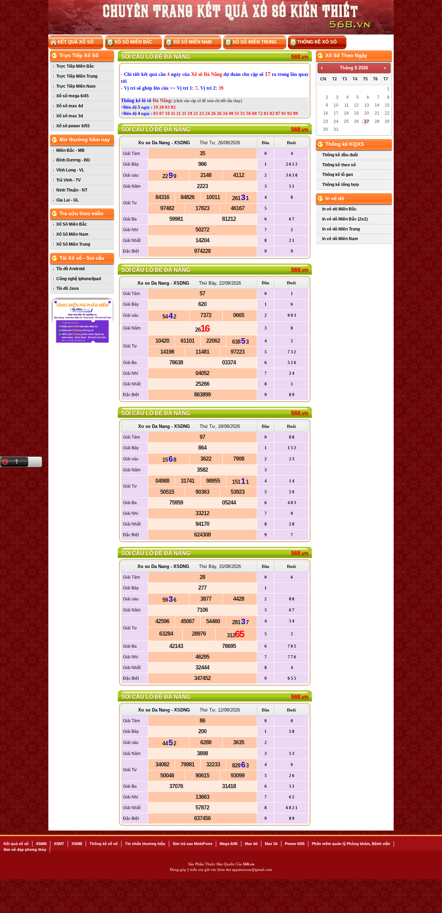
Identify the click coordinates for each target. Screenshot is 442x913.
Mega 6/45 (229, 844)
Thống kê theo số (339, 165)
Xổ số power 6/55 (73, 126)
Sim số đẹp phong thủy (24, 849)
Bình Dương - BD (73, 160)
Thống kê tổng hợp (340, 184)
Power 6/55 (295, 844)
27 (366, 121)
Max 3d (271, 844)
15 (387, 105)
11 (173, 113)
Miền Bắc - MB (70, 150)
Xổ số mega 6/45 (72, 96)
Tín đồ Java (67, 288)
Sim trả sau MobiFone (192, 844)
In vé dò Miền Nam (340, 238)
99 (295, 113)
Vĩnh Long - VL (70, 170)
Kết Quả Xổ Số (76, 42)
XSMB (76, 844)
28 (377, 121)
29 (387, 121)
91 (283, 113)
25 (346, 121)
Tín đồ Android (70, 268)
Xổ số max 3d (69, 116)
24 (207, 113)
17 (336, 113)
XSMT (59, 844)
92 (173, 107)
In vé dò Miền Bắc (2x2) (345, 219)
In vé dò (334, 198)
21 (195, 113)
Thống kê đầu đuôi (340, 155)
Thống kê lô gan (337, 174)
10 (167, 113)
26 (213, 113)
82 (272, 113)
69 (254, 113)
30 (325, 129)
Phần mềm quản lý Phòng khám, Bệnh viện (351, 844)
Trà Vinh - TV (68, 180)
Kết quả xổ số (16, 844)
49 (231, 113)
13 (366, 105)
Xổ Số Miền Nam (192, 42)
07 (161, 113)
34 (225, 113)
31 (336, 129)
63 (167, 107)
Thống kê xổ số (317, 42)
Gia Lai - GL (67, 200)
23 (201, 113)
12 (356, 105)
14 (377, 105)
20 (161, 107)
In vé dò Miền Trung (341, 229)
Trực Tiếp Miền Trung (76, 76)
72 (260, 113)
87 (278, 113)
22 (387, 113)
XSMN (41, 844)
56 (248, 113)
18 (346, 113)
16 (325, 113)
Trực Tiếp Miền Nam (76, 86)
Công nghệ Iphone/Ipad (78, 278)
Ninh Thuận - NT (71, 190)
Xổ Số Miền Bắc (133, 42)
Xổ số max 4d (69, 106)
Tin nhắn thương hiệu (145, 844)
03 (155, 113)
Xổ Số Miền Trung (254, 42)
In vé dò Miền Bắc (339, 209)
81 (266, 113)
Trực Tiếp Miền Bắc (75, 66)
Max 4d (251, 844)
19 (155, 107)
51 (236, 113)
